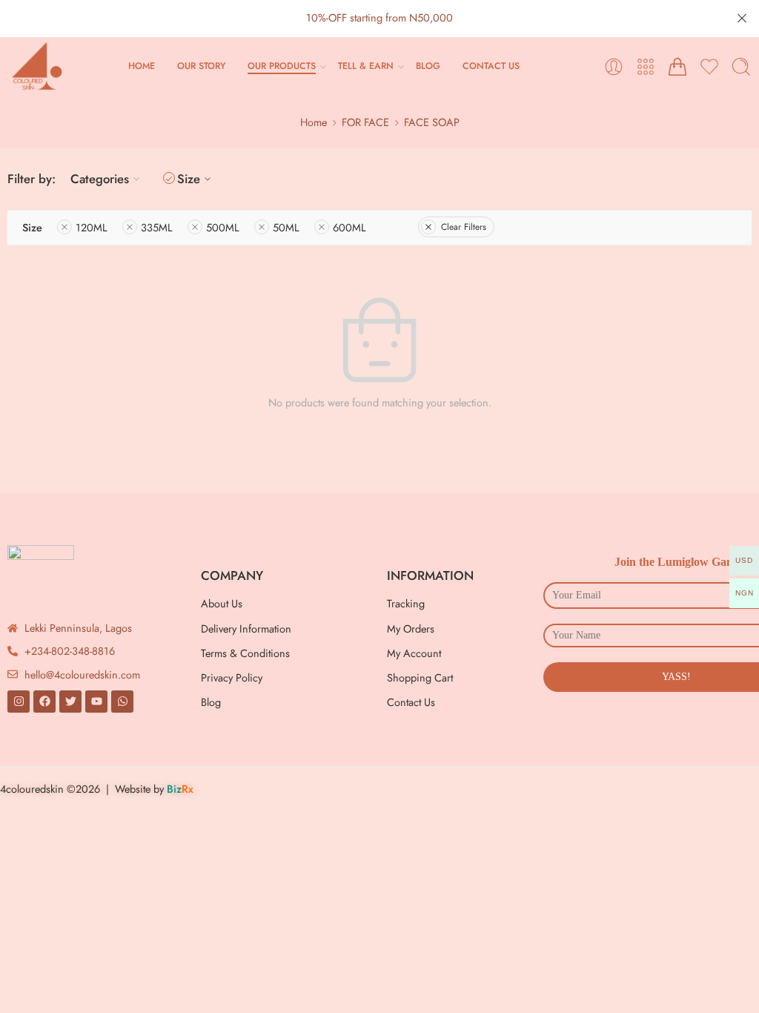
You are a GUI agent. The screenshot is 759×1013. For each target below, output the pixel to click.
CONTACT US (491, 66)
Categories (99, 179)
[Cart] (677, 66)
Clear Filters (463, 227)
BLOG (428, 66)
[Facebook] (44, 701)
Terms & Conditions (245, 653)
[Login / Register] (613, 66)
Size (188, 179)
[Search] (741, 66)
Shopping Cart (420, 677)
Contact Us (411, 702)
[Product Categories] (645, 66)
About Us (221, 603)
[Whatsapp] (122, 701)
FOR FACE (365, 122)
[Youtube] (96, 701)
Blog (211, 702)
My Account (414, 653)
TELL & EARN (366, 66)
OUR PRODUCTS (282, 66)
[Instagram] (18, 701)
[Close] (742, 18)
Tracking (406, 603)
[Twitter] (70, 701)
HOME (141, 66)
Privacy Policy (231, 677)
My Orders (410, 628)
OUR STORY (201, 66)
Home (313, 122)
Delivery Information (246, 628)
